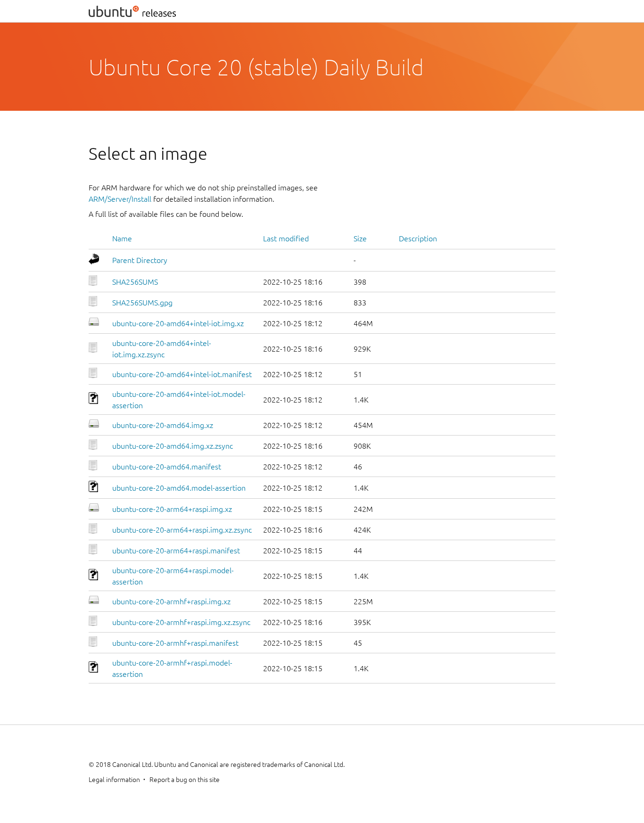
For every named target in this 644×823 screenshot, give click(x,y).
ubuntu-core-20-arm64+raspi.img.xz (172, 509)
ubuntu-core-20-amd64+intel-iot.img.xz (178, 323)
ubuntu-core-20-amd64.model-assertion (179, 488)
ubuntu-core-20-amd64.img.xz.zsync (172, 446)
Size (360, 238)
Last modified (286, 238)
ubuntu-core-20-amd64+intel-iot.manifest (182, 374)
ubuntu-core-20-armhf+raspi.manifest (175, 643)
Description (418, 238)
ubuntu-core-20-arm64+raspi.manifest (176, 550)
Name (122, 238)
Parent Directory (139, 260)
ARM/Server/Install (120, 199)
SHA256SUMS (135, 282)
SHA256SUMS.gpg (142, 302)
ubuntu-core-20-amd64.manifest (166, 466)
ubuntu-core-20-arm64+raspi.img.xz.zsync (182, 530)
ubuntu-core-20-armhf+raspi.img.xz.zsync (181, 622)
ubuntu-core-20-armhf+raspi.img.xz (171, 601)
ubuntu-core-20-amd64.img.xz (162, 425)
